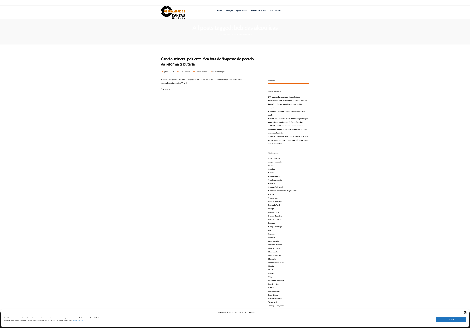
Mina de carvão (274, 248)
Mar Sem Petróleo (275, 245)
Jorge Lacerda (273, 241)
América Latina (274, 158)
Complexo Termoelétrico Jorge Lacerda (282, 191)
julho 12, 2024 (169, 72)
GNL (270, 230)
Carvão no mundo (275, 180)
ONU (270, 277)
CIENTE (451, 319)
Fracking (271, 223)
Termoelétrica (273, 302)
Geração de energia (275, 227)
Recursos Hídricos (275, 299)
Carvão (271, 173)
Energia (271, 209)
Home (219, 11)
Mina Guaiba (273, 252)
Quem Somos (241, 11)
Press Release (273, 295)
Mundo (271, 266)
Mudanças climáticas (276, 263)
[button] (465, 312)
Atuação (229, 11)
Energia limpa (273, 212)
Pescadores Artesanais (276, 281)
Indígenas (271, 237)
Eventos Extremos (275, 219)
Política (271, 288)
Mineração (272, 259)
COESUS (271, 183)
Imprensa (271, 234)
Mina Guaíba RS (274, 255)
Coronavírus (272, 198)
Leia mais (164, 89)
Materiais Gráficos (258, 11)
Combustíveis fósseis (275, 187)
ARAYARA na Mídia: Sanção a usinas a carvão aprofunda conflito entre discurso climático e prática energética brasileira (287, 129)
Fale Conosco (275, 11)
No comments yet (218, 72)
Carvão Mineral (201, 72)
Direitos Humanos (275, 201)
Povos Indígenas (274, 291)
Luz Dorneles (185, 72)
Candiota (271, 169)
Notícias (271, 273)
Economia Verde (274, 205)
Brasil (270, 166)
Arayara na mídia (275, 162)
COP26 (271, 194)
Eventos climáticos (275, 216)
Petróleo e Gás (273, 284)
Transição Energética (276, 306)
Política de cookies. (78, 320)
